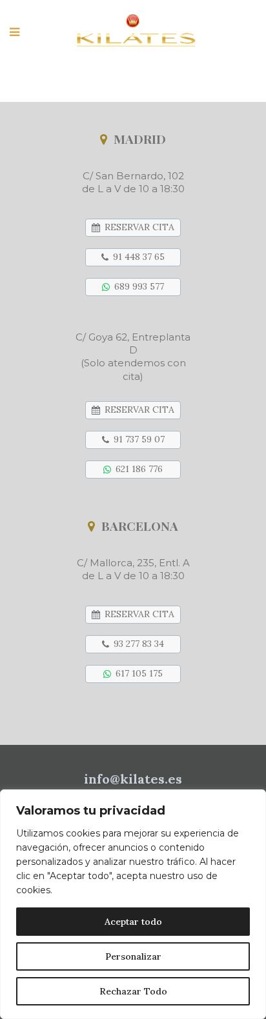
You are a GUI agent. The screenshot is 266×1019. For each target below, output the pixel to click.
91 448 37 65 (139, 256)
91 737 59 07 (139, 439)
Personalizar (133, 956)
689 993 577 (139, 286)
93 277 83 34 (139, 643)
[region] (133, 904)
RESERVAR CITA (139, 227)
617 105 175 (139, 673)
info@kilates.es (133, 779)
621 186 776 (139, 469)
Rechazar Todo (133, 991)
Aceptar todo (133, 921)
